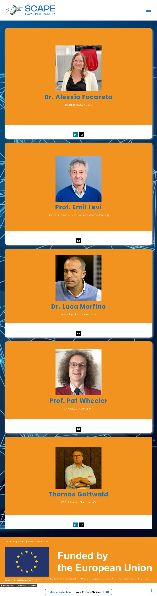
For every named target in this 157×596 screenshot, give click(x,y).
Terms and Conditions (26, 585)
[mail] (81, 134)
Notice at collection (59, 592)
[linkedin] (75, 134)
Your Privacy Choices (88, 592)
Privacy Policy (8, 585)
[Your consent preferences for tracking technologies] (152, 591)
